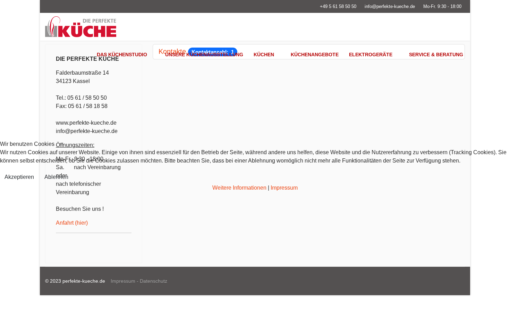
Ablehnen (56, 177)
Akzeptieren (19, 177)
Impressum (284, 188)
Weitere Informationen (239, 188)
